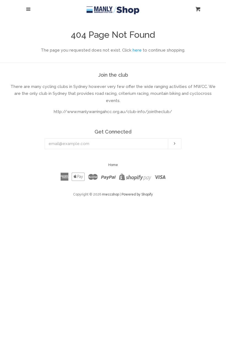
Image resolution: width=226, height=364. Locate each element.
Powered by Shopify (137, 194)
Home (113, 165)
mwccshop (110, 194)
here (137, 50)
